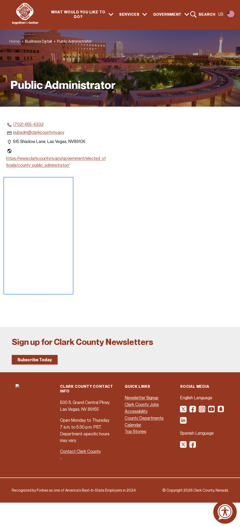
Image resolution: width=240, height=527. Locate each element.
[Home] (25, 23)
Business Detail (38, 41)
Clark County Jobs (142, 404)
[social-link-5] (221, 410)
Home (14, 41)
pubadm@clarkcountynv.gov (38, 132)
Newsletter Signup (141, 397)
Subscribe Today (34, 359)
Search (207, 14)
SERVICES (129, 14)
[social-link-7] (183, 446)
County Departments (144, 418)
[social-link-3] (202, 410)
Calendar (133, 424)
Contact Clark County (80, 451)
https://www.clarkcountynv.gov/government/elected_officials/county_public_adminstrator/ (56, 162)
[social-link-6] (183, 422)
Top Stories (135, 431)
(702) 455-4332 (28, 124)
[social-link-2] (192, 410)
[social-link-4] (211, 410)
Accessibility (136, 411)
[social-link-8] (192, 446)
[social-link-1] (183, 410)
